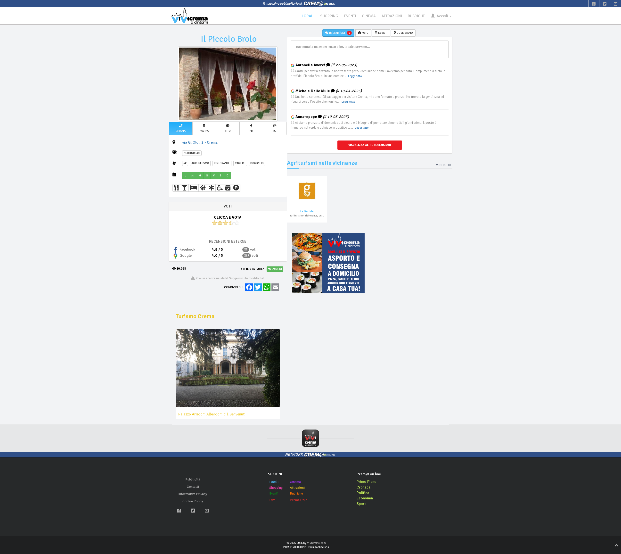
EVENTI (350, 16)
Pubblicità (192, 479)
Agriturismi (192, 153)
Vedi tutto (443, 165)
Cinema (295, 482)
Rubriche (296, 493)
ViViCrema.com (316, 543)
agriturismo (200, 163)
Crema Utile (298, 500)
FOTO (364, 33)
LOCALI (308, 16)
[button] (180, 128)
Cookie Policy (192, 501)
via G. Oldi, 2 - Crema (200, 142)
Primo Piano (366, 481)
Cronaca (363, 487)
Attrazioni (297, 488)
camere (240, 163)
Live (272, 500)
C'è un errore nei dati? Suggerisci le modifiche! (229, 278)
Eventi (273, 493)
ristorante (222, 163)
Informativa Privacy (192, 494)
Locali (273, 482)
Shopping (276, 488)
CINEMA (369, 16)
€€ (185, 163)
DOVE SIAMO (404, 33)
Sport (361, 503)
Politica (363, 492)
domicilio (257, 163)
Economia (365, 498)
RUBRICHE (416, 16)
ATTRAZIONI (392, 16)
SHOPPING (329, 16)
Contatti (193, 487)
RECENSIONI (339, 33)
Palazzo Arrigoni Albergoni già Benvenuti (211, 414)
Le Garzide (306, 211)
